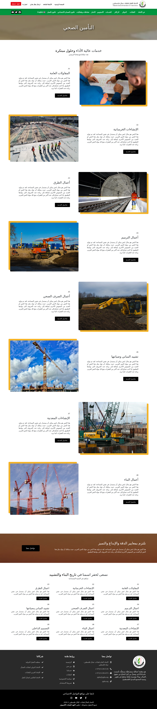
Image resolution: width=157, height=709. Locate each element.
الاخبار (93, 12)
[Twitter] (16, 12)
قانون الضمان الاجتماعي (66, 12)
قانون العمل (51, 12)
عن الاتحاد (141, 12)
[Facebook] (19, 12)
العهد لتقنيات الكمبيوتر (68, 705)
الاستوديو (100, 12)
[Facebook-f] (86, 698)
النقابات (132, 12)
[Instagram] (71, 698)
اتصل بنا (25, 4)
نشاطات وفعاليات (82, 12)
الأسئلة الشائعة (47, 4)
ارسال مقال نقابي (35, 4)
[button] (141, 12)
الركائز (116, 12)
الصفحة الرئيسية (59, 4)
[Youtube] (12, 12)
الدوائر (124, 12)
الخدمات (109, 12)
